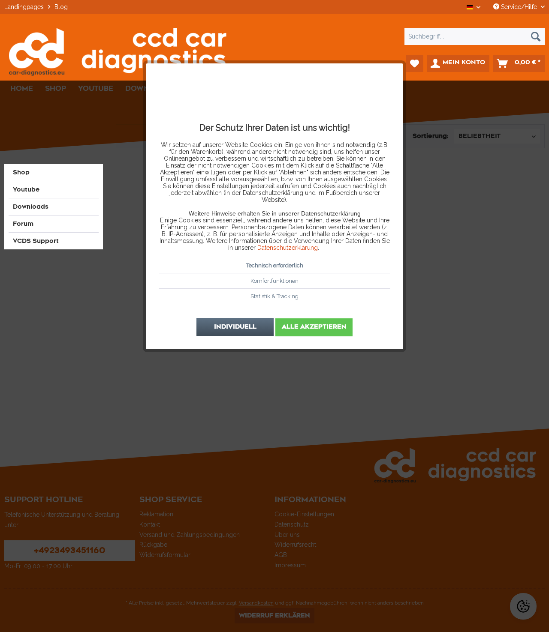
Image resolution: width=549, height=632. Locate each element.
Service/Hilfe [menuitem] (519, 6)
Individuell (235, 327)
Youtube (26, 190)
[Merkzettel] (414, 63)
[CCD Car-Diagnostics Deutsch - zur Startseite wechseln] (117, 52)
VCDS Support (36, 241)
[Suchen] (536, 36)
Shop (21, 172)
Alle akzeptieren (314, 327)
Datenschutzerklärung (287, 247)
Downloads (30, 207)
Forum (23, 224)
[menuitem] (274, 36)
